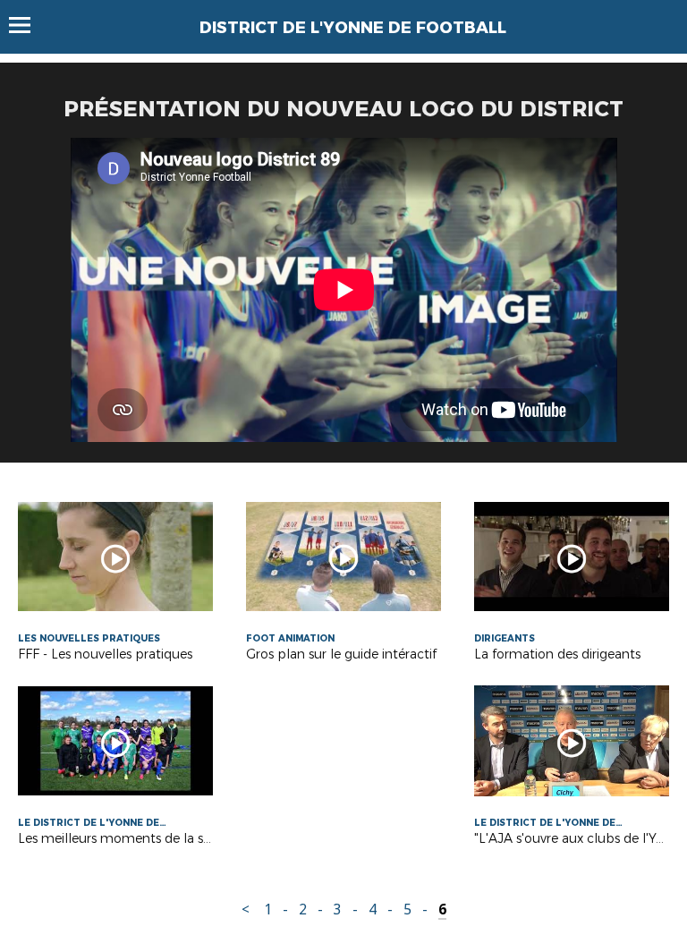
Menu (28, 25)
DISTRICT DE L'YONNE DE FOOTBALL (352, 28)
